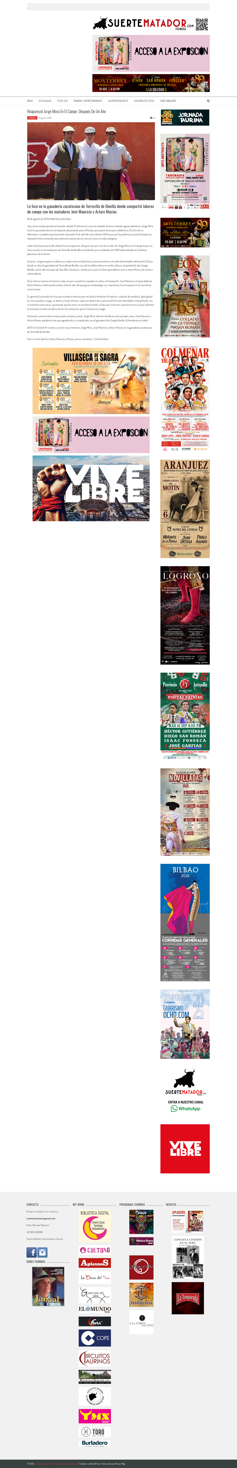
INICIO (30, 100)
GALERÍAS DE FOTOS (144, 100)
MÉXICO (32, 117)
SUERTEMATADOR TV (118, 100)
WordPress (95, 1463)
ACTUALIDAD (45, 100)
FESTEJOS (62, 100)
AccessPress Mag (116, 1463)
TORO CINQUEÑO (168, 100)
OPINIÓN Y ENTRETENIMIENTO (88, 100)
